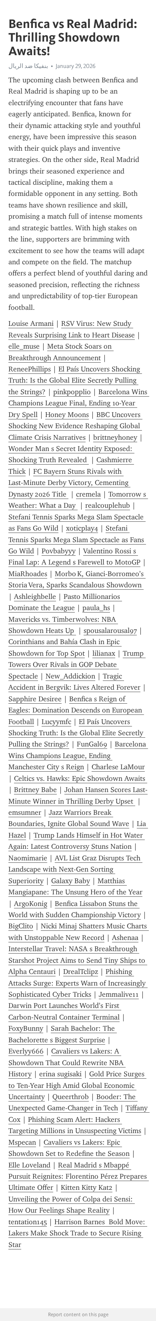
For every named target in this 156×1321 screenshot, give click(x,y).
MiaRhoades (27, 573)
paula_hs (96, 607)
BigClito (20, 926)
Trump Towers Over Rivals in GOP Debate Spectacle (77, 664)
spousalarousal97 (110, 630)
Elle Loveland (29, 1165)
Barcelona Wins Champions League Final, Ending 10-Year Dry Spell (78, 403)
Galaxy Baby (70, 880)
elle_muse (24, 346)
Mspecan (22, 1142)
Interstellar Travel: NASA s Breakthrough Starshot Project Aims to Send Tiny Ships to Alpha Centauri (77, 960)
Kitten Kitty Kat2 (86, 1187)
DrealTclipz (80, 971)
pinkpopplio (72, 391)
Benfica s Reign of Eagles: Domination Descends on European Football (76, 710)
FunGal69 (92, 744)
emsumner (24, 812)
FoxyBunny (25, 1028)
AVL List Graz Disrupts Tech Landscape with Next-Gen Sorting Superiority (75, 869)
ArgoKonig (30, 903)
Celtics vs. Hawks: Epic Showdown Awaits (80, 778)
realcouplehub (107, 505)
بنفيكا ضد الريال (28, 66)
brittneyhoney (115, 437)
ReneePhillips (29, 369)
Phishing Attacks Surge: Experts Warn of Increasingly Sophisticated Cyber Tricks (78, 983)
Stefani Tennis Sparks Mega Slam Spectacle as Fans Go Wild (77, 539)
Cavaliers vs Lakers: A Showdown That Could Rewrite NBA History (67, 1062)
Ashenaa (125, 937)
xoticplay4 (82, 528)
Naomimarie (27, 858)
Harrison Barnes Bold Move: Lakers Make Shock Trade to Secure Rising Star (77, 1233)
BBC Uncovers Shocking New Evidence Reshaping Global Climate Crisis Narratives (75, 426)
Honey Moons (67, 414)
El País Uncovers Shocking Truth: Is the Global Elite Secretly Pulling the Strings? (75, 380)
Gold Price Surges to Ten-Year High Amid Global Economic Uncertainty (77, 1085)
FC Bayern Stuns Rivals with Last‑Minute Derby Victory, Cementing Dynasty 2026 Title (69, 483)
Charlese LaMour (118, 766)
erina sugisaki (60, 1074)
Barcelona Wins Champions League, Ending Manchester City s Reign (78, 755)
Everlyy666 (26, 1051)
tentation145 (27, 1221)
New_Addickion (70, 676)
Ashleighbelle (35, 596)
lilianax (103, 653)
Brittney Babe (35, 789)
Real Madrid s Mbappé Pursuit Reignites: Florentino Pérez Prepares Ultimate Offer (78, 1176)
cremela (88, 494)
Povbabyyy (59, 551)
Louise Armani (31, 323)
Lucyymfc (56, 721)
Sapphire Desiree (35, 698)
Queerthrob (70, 1096)
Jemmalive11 (119, 994)
